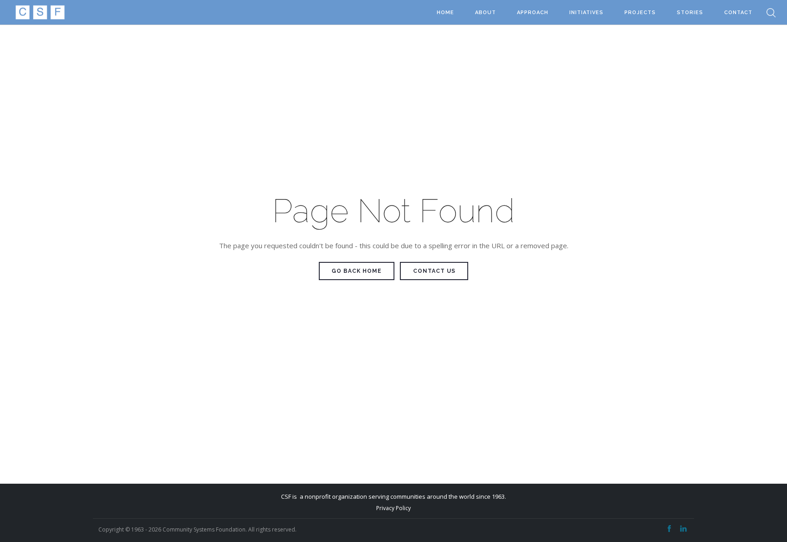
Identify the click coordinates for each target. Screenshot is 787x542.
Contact (738, 12)
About (485, 12)
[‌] (669, 528)
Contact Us (434, 271)
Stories (690, 12)
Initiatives (586, 12)
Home (445, 12)
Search (771, 12)
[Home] (40, 12)
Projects (640, 12)
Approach (532, 12)
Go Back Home (357, 271)
